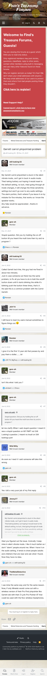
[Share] (41, 171)
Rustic (21, 638)
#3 (44, 265)
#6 (44, 378)
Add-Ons (7, 649)
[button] (3, 23)
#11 (44, 581)
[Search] (44, 23)
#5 (44, 347)
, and (18, 360)
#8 (44, 455)
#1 (44, 171)
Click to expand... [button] (23, 535)
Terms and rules (12, 642)
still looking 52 (10, 153)
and (12, 247)
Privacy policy (25, 642)
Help (34, 642)
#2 (44, 231)
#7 (44, 406)
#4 (44, 316)
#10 (44, 508)
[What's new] (39, 23)
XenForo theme (30, 649)
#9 (44, 486)
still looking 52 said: (12, 514)
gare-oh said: (10, 412)
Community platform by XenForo (23, 647)
